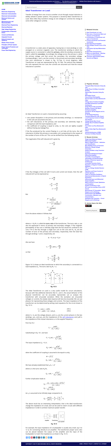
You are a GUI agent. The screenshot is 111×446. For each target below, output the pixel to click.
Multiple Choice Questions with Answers (90, 1)
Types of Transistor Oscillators (93, 174)
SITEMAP (104, 444)
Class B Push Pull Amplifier (92, 97)
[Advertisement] (54, 34)
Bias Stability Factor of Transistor (94, 145)
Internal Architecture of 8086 (93, 132)
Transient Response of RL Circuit (94, 116)
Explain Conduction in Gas (92, 185)
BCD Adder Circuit (90, 95)
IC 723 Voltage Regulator (92, 114)
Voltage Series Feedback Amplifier (94, 101)
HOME (81, 444)
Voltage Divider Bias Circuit (92, 121)
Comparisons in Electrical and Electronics (65, 2)
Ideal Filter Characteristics (94, 51)
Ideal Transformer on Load (94, 32)
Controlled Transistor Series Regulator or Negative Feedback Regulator (94, 165)
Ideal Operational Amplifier (94, 43)
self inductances (68, 317)
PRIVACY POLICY (88, 444)
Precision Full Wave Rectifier (93, 134)
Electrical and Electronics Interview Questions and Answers (44, 1)
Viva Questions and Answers (69, 1)
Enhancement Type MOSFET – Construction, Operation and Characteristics (93, 195)
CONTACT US (97, 444)
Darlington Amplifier (90, 109)
